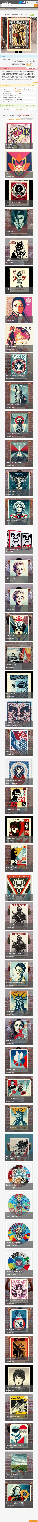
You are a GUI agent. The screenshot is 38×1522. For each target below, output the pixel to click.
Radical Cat (9, 260)
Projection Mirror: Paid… (13, 925)
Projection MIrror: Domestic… (14, 954)
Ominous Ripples (11, 665)
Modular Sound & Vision (13, 809)
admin (32, 15)
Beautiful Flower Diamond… (14, 1214)
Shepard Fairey (10, 147)
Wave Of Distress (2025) (13, 1156)
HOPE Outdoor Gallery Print (14, 1098)
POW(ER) (9, 144)
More (29, 64)
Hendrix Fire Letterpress (13, 202)
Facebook (23, 2)
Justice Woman (10, 231)
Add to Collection (31, 105)
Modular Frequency (11, 838)
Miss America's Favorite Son (14, 983)
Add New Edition (31, 86)
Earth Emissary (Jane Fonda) (14, 1503)
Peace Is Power (10, 1069)
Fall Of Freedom (11, 1127)
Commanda (9, 318)
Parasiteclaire (18, 109)
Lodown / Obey (10, 1358)
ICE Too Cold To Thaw (12, 1329)
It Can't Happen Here (12, 1011)
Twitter (20, 2)
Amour (8, 173)
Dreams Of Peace (11, 867)
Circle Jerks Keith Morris (13, 1416)
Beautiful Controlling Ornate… (15, 1185)
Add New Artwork (31, 68)
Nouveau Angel (10, 491)
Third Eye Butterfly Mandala (14, 780)
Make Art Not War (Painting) (14, 1301)
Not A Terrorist (10, 694)
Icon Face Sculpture (12, 549)
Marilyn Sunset (10, 607)
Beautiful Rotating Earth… (14, 1243)
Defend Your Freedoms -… (14, 404)
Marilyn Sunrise (10, 578)
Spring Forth (9, 1040)
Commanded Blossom (12, 722)
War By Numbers (11, 347)
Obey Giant (18, 91)
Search (36, 5)
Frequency (9, 751)
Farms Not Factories (12, 1474)
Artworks (7, 8)
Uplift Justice (10, 636)
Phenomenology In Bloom (13, 1445)
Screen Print (20, 102)
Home (1, 8)
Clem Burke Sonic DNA (13, 1387)
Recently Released (15, 119)
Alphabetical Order (27, 119)
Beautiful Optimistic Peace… (14, 1272)
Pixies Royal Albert (11, 520)
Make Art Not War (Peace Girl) (15, 376)
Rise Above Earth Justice (13, 896)
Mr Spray (8, 289)
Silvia (25, 109)
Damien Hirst (9, 725)
